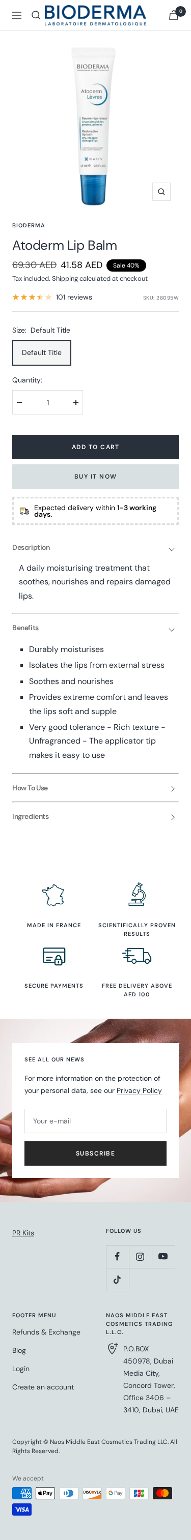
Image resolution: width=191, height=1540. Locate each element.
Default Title (42, 352)
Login (21, 1368)
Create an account (43, 1386)
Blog (19, 1350)
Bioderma (28, 225)
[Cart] (174, 15)
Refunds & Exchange (46, 1332)
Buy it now (95, 476)
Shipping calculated (81, 278)
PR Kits (23, 1232)
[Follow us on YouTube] (163, 1256)
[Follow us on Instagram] (140, 1256)
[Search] (36, 15)
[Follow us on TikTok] (117, 1279)
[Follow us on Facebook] (117, 1256)
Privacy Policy (139, 1090)
